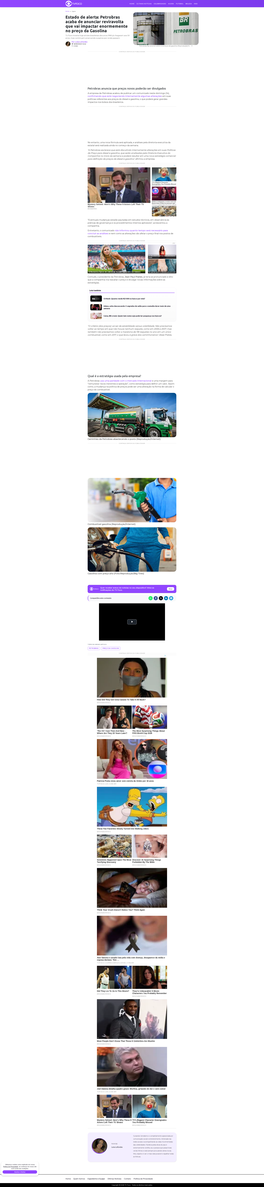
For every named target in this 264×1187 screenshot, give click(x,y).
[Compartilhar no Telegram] (171, 598)
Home (131, 4)
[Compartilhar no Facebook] (156, 598)
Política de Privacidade (143, 1179)
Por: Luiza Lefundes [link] (79, 42)
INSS (195, 4)
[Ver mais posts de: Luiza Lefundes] (67, 43)
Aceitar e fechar (19, 1172)
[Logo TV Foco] (73, 4)
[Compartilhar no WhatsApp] (150, 598)
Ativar (170, 589)
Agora (171, 4)
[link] (99, 1146)
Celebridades (160, 4)
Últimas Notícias (144, 4)
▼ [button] (192, 46)
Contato (127, 1179)
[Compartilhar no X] (161, 598)
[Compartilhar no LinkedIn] (166, 598)
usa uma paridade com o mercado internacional (125, 381)
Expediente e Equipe (96, 1179)
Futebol (179, 4)
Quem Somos (79, 1179)
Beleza (189, 4)
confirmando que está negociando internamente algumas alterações (125, 96)
